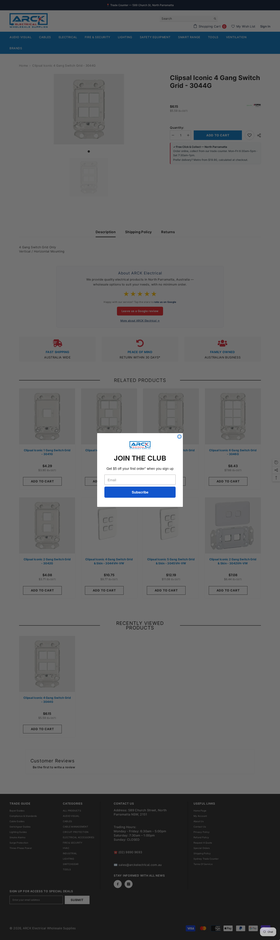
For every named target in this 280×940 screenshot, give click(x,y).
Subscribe (140, 492)
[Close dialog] (179, 436)
